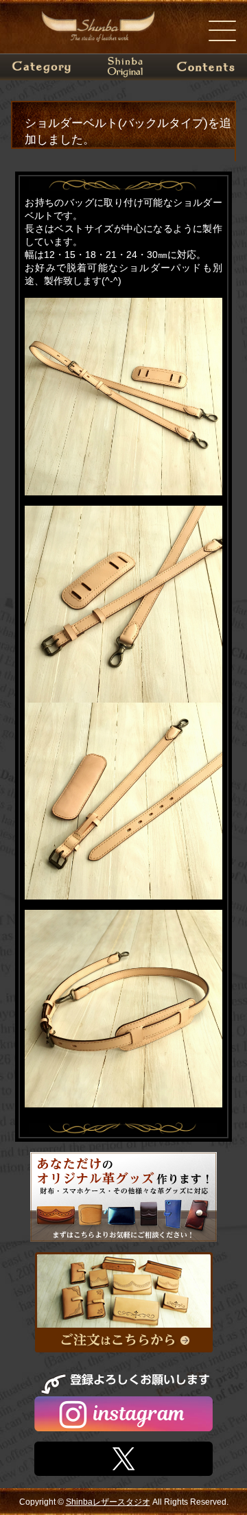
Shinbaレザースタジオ (108, 1502)
